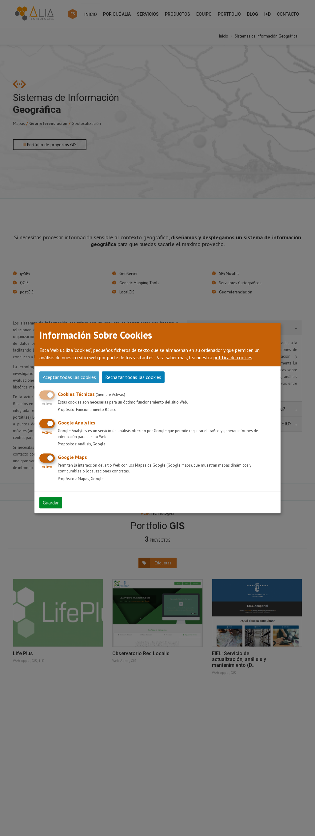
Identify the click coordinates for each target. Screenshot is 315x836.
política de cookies (232, 357)
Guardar (51, 503)
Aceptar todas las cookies (69, 377)
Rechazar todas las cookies (133, 377)
